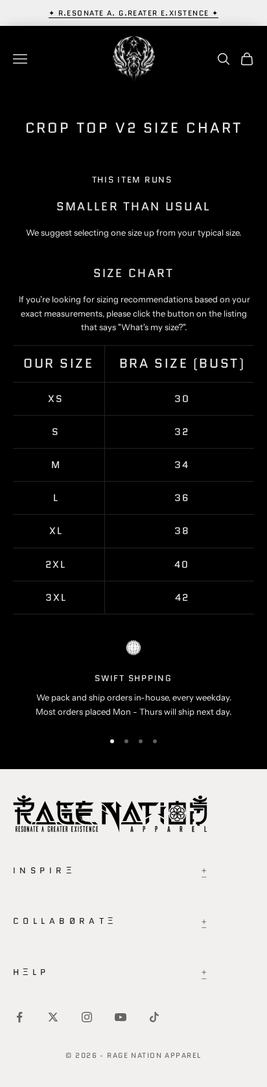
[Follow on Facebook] (19, 1017)
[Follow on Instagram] (86, 1017)
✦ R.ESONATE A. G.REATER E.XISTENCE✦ (134, 13)
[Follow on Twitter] (53, 1017)
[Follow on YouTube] (120, 1017)
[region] (133, 679)
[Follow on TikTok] (154, 1017)
